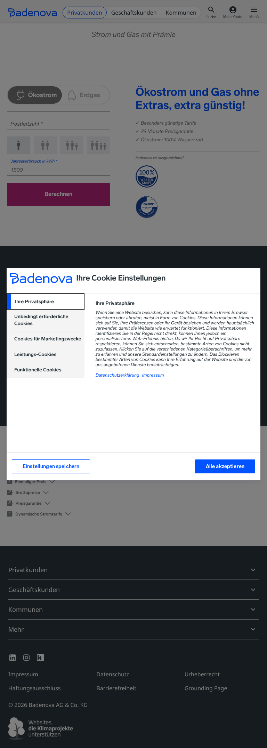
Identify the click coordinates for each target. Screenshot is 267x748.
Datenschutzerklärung (117, 375)
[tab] (45, 301)
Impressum (153, 375)
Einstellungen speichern (51, 466)
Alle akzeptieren (225, 466)
